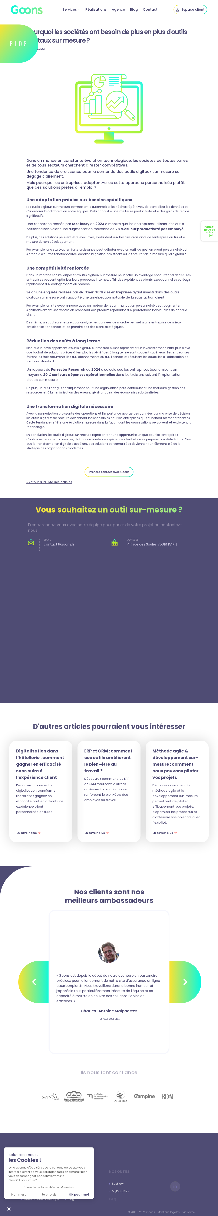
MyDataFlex (119, 1191)
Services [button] (69, 9)
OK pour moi (79, 1194)
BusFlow (116, 1184)
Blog (134, 9)
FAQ (112, 1199)
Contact (150, 9)
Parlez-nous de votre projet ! (209, 231)
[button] (9, 1209)
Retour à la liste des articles (49, 482)
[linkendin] (175, 1186)
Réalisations (96, 9)
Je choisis (48, 1194)
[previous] (34, 982)
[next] (185, 982)
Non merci (19, 1194)
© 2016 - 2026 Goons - (143, 1212)
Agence (118, 9)
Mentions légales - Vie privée (176, 1212)
